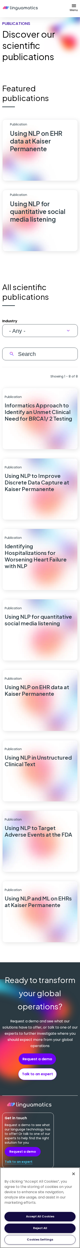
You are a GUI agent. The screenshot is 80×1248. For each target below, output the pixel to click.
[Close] (73, 1174)
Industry (9, 321)
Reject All (40, 1228)
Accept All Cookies (40, 1216)
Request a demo (37, 1059)
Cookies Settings (40, 1239)
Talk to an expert (37, 1074)
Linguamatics (20, 8)
